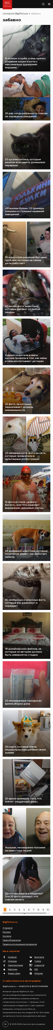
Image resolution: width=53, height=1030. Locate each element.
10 (48, 909)
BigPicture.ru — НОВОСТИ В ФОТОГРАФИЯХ (25, 986)
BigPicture (21, 13)
